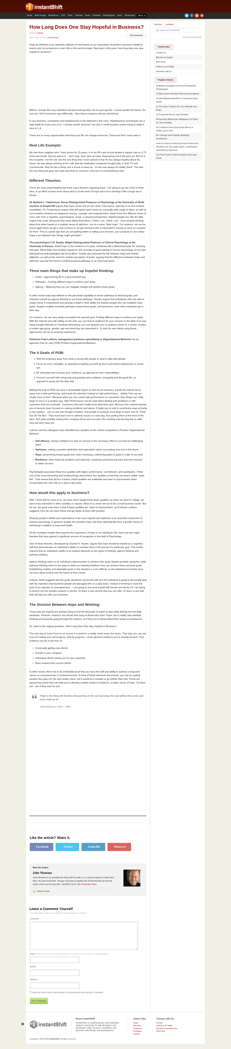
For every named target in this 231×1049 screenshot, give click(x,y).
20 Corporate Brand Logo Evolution (172, 114)
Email (32, 967)
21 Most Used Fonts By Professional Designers (177, 94)
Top (23, 1024)
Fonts (87, 15)
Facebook (192, 16)
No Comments (136, 35)
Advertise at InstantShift (191, 37)
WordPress (53, 15)
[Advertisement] (57, 81)
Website (33, 979)
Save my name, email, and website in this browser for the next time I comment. (67, 992)
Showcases (129, 15)
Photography (109, 15)
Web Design (40, 15)
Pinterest (202, 16)
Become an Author (164, 57)
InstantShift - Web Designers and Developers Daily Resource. (44, 7)
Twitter (187, 16)
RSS (197, 16)
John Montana (53, 37)
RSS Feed (161, 62)
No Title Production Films (85, 884)
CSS (63, 15)
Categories (137, 1028)
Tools (69, 15)
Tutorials (79, 15)
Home (29, 15)
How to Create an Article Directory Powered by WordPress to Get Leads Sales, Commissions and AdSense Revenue (177, 146)
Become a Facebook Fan (166, 1028)
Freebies (97, 15)
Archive (159, 1023)
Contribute (169, 24)
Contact (136, 1034)
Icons (119, 15)
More (140, 15)
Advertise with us (164, 71)
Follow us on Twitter (165, 67)
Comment (34, 919)
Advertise (158, 24)
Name (69, 954)
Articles (40, 33)
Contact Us (161, 53)
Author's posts (43, 891)
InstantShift (48, 1024)
